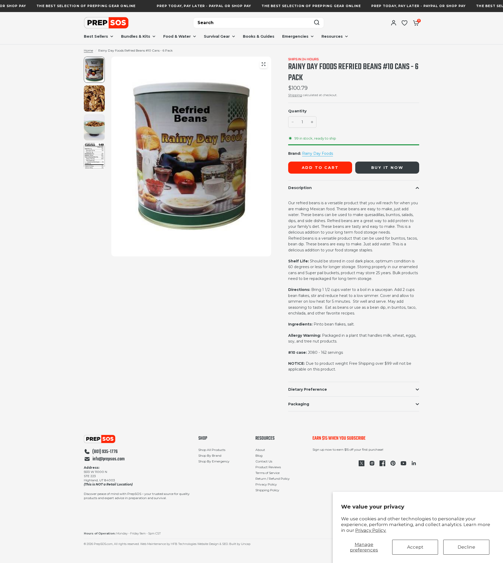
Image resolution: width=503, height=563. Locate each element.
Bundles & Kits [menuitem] (135, 36)
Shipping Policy (267, 490)
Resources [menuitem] (332, 36)
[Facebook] (382, 463)
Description (300, 187)
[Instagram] (372, 463)
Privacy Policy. (370, 530)
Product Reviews (268, 467)
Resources (265, 438)
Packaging (298, 404)
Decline (466, 547)
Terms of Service (267, 473)
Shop (202, 438)
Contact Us (263, 461)
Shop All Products (211, 450)
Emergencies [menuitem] (295, 36)
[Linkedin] (414, 463)
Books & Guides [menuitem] (258, 36)
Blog (259, 455)
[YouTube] (403, 463)
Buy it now (387, 167)
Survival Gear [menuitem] (217, 36)
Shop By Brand (209, 455)
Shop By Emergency (213, 461)
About (260, 450)
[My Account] (394, 23)
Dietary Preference (307, 389)
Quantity (297, 111)
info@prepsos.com (108, 459)
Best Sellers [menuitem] (96, 36)
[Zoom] (263, 64)
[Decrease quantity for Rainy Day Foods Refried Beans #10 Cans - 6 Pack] (292, 122)
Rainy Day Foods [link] (317, 153)
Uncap (245, 544)
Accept (415, 547)
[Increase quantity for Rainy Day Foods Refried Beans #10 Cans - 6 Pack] (312, 122)
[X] (361, 463)
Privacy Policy (266, 484)
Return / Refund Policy (272, 479)
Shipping (295, 95)
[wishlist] (404, 23)
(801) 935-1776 (105, 452)
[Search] (316, 23)
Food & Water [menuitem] (177, 36)
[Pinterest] (393, 463)
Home (88, 50)
